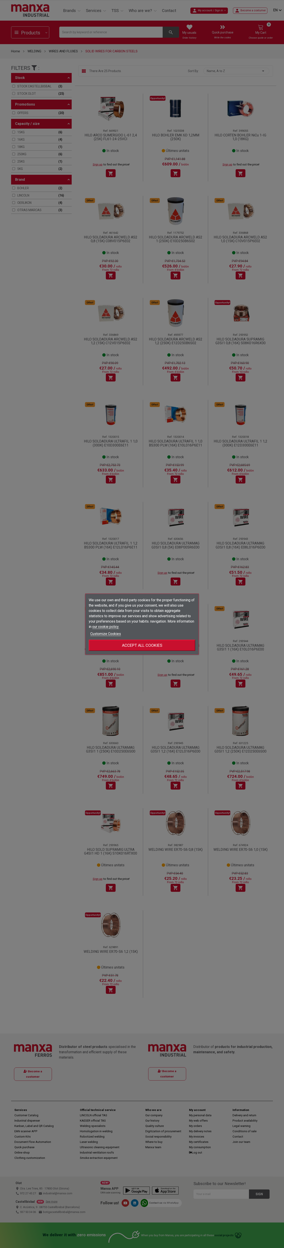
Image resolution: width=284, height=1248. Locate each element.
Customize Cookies (105, 633)
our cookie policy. (105, 626)
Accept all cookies (142, 645)
